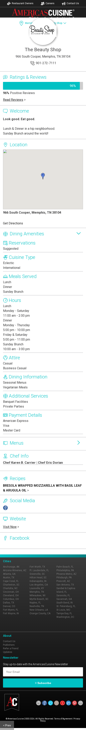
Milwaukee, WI (37, 595)
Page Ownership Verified (21, 551)
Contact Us (73, 3)
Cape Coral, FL (11, 581)
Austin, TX (8, 577)
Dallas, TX (8, 602)
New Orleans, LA (39, 609)
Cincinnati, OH (11, 591)
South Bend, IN (64, 602)
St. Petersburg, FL (65, 606)
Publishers (9, 645)
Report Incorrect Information (57, 551)
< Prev (7, 725)
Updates (7, 652)
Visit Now (10, 527)
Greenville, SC (37, 574)
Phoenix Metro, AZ (66, 574)
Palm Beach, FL (64, 566)
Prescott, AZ (63, 581)
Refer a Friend (10, 648)
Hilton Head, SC (38, 577)
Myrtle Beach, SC (39, 599)
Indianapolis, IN (38, 581)
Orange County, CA (40, 613)
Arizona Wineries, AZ (14, 570)
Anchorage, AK (11, 566)
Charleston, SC (11, 584)
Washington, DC (65, 617)
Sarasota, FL (63, 595)
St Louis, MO (63, 609)
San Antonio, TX (65, 584)
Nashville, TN (37, 606)
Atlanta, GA (9, 574)
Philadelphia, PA (65, 570)
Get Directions (13, 223)
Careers (50, 3)
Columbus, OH (11, 599)
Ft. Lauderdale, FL (39, 570)
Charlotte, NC (10, 588)
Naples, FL (35, 602)
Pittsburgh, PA (64, 577)
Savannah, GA (64, 599)
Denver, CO (9, 606)
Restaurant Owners (22, 3)
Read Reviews (13, 100)
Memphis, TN (37, 591)
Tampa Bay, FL (64, 613)
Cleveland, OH (11, 595)
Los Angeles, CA (39, 584)
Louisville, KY (37, 588)
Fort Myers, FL (10, 609)
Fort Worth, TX (37, 566)
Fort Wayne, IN (11, 613)
